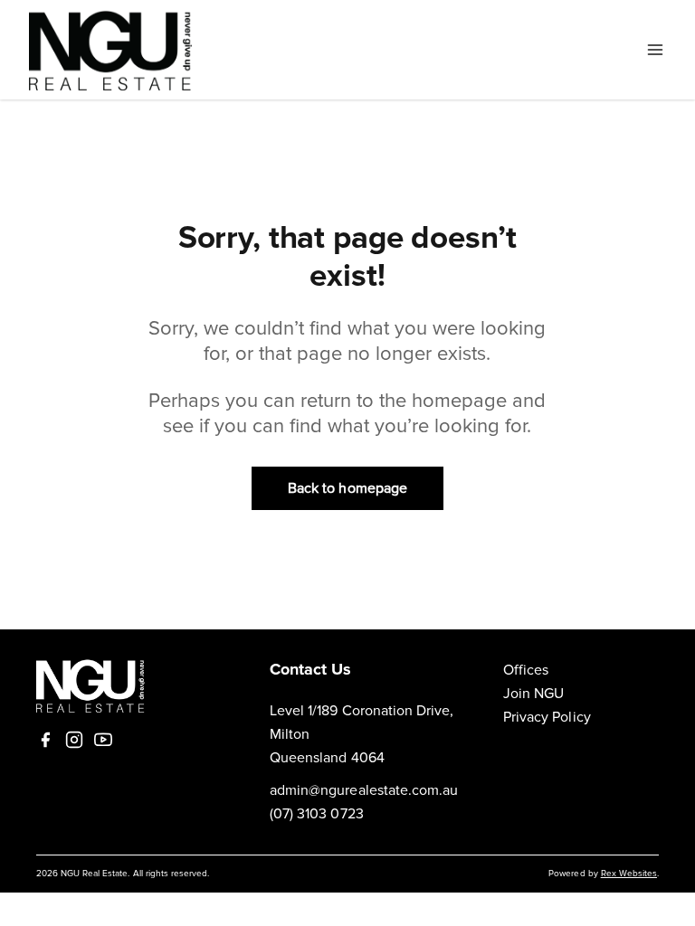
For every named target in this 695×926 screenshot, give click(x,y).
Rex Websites (629, 873)
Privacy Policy (547, 717)
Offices (525, 670)
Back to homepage (347, 488)
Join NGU (533, 694)
